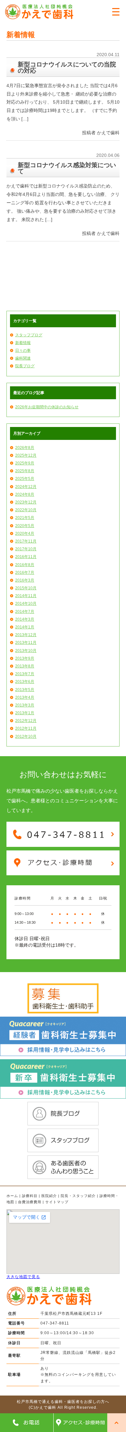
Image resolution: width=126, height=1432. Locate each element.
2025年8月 (24, 471)
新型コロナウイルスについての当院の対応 (67, 67)
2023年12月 (26, 502)
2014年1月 (24, 627)
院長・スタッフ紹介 (78, 1196)
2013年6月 (24, 681)
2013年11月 (26, 642)
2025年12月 (26, 455)
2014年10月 (26, 603)
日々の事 (23, 350)
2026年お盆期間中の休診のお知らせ (47, 407)
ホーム (12, 1196)
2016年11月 (26, 556)
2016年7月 (24, 572)
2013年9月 (24, 658)
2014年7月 (24, 611)
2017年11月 (26, 541)
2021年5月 (24, 517)
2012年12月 (26, 720)
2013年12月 (26, 635)
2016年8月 (24, 565)
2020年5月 (24, 525)
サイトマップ (56, 1202)
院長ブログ (25, 366)
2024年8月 (24, 494)
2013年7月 (24, 674)
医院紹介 (49, 1196)
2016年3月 (24, 580)
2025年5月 (24, 478)
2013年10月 (26, 650)
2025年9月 (24, 463)
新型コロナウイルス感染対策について (67, 168)
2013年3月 (24, 705)
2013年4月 (24, 697)
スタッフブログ (28, 335)
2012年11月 (26, 728)
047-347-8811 (54, 1323)
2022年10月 (26, 510)
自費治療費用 (29, 1202)
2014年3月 (24, 619)
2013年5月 (24, 689)
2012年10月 (26, 736)
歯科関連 (23, 358)
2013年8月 (24, 666)
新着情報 (23, 342)
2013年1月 (24, 713)
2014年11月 (26, 596)
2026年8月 (24, 447)
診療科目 (29, 1196)
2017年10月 (26, 549)
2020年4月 (24, 533)
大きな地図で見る (23, 1277)
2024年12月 (26, 486)
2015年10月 (26, 588)
